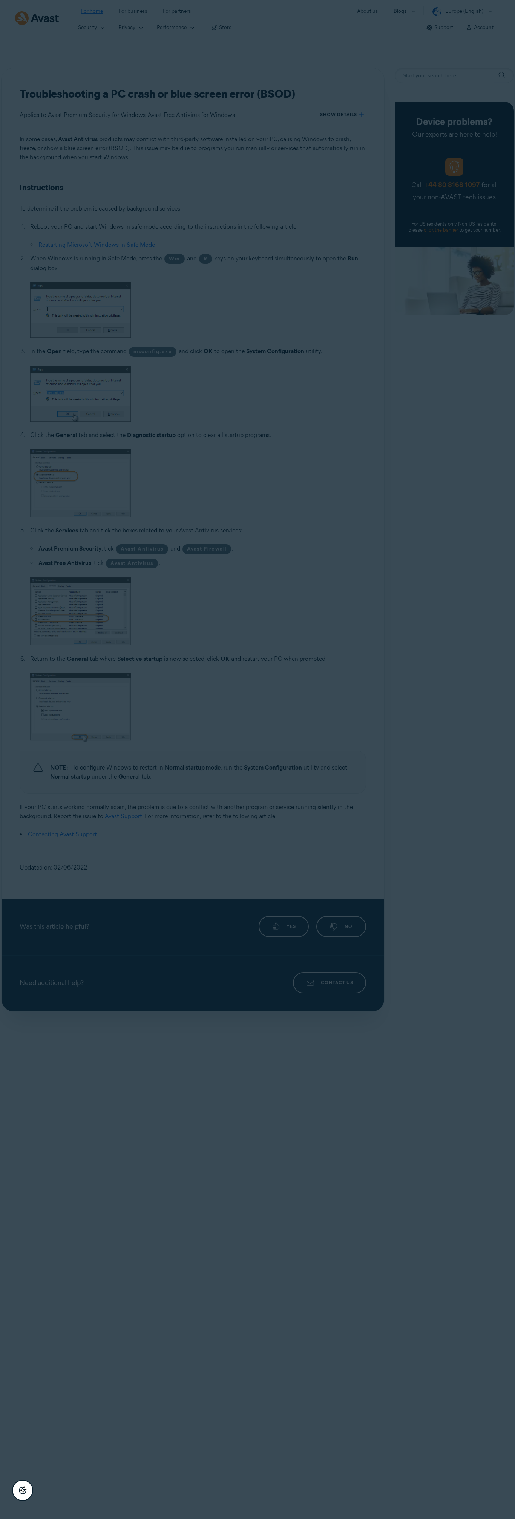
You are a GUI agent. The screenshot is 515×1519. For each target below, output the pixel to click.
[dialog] (257, 759)
